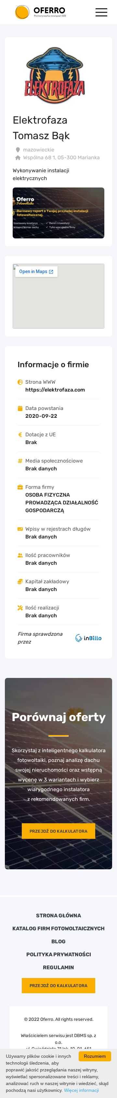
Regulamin (58, 967)
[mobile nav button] (101, 12)
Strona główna (58, 915)
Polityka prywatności (58, 954)
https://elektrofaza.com (55, 390)
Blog (58, 941)
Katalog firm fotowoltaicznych (58, 928)
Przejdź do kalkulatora (59, 831)
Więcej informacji (81, 1090)
